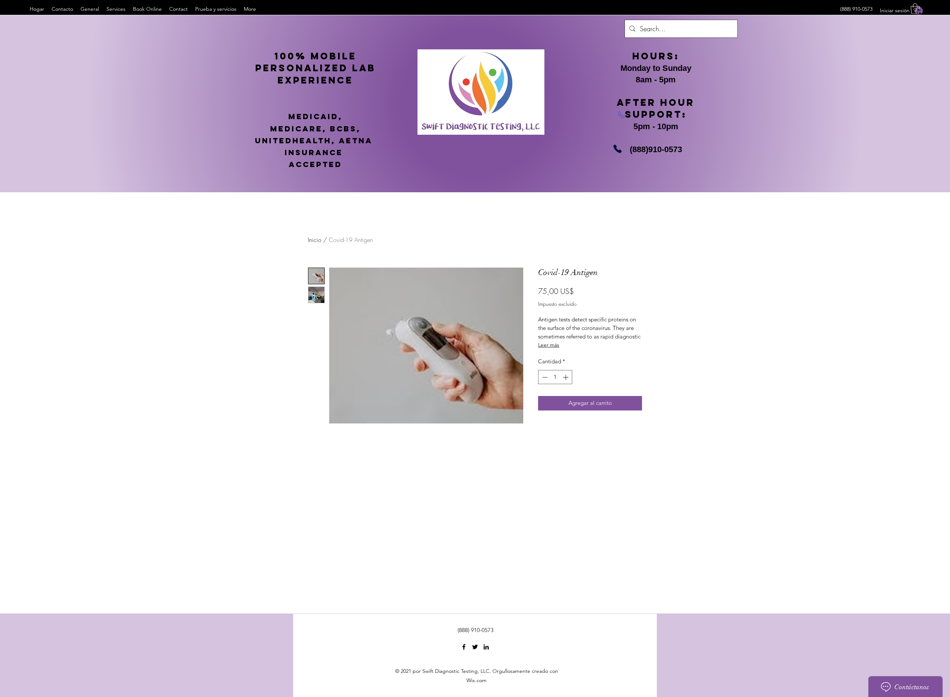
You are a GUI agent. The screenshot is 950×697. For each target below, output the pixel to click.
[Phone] (617, 149)
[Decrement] (544, 377)
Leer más (548, 344)
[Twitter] (475, 647)
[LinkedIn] (486, 647)
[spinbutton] (555, 377)
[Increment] (566, 377)
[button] (915, 8)
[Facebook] (464, 647)
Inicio (314, 240)
